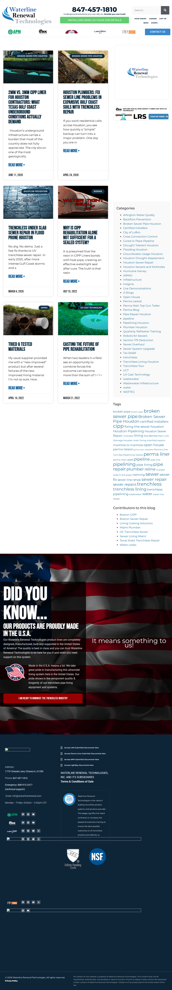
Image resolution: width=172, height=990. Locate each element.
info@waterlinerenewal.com (26, 796)
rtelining (139, 474)
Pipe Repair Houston (137, 314)
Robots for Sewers (135, 335)
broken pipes (137, 412)
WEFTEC (129, 392)
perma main (120, 459)
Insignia (128, 284)
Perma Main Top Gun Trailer (141, 305)
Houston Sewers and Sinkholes (144, 267)
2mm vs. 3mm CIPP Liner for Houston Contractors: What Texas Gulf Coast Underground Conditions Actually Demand (27, 107)
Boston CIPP (128, 514)
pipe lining (144, 465)
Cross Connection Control (140, 236)
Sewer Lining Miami (133, 536)
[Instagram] (38, 831)
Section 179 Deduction (138, 340)
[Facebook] (23, 814)
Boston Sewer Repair (134, 519)
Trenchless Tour (133, 366)
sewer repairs (124, 484)
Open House (131, 297)
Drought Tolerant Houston (141, 245)
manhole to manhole (128, 445)
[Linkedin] (28, 814)
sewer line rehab (129, 479)
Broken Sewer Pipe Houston (142, 223)
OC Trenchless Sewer (134, 531)
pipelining (124, 464)
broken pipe (122, 411)
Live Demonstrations (137, 288)
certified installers (154, 421)
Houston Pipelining (128, 431)
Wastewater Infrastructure (141, 383)
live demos (150, 435)
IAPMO (127, 275)
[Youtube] (33, 814)
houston (157, 427)
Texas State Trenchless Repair (140, 540)
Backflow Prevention (137, 219)
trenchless (130, 357)
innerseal (128, 435)
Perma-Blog (131, 309)
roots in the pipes (122, 475)
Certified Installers (135, 228)
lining (138, 435)
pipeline (128, 318)
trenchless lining (129, 489)
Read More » (16, 165)
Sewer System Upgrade (139, 348)
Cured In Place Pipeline (138, 241)
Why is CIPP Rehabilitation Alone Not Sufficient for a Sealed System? (80, 235)
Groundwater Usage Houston (143, 254)
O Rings (128, 292)
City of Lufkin (131, 232)
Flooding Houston (135, 249)
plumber (135, 469)
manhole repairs (156, 440)
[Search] (165, 10)
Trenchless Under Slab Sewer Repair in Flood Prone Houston (27, 233)
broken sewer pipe (136, 413)
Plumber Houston (135, 327)
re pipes (160, 469)
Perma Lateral (132, 301)
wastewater (131, 379)
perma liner (157, 454)
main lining (139, 440)
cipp (118, 426)
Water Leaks (128, 544)
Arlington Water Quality (139, 215)
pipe (130, 459)
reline (150, 469)
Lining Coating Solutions (136, 523)
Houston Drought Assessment (143, 258)
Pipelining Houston (136, 322)
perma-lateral (123, 449)
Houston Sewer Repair (138, 262)
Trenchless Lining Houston (141, 361)
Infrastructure (132, 279)
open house (154, 445)
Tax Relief (129, 353)
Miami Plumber (130, 527)
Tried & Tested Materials (20, 346)
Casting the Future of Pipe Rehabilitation (81, 346)
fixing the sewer (137, 427)
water (127, 387)
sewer (152, 474)
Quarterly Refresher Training (142, 331)
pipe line (155, 459)
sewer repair (154, 479)
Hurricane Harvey (134, 271)
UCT (126, 370)
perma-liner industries (143, 450)
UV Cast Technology (136, 374)
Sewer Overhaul (133, 344)
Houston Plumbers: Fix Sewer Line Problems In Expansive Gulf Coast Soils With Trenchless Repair (82, 102)
